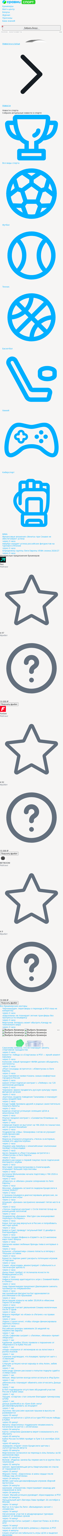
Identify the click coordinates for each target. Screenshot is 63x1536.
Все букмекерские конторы (13, 1006)
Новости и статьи (11, 43)
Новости (6, 105)
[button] (31, 631)
